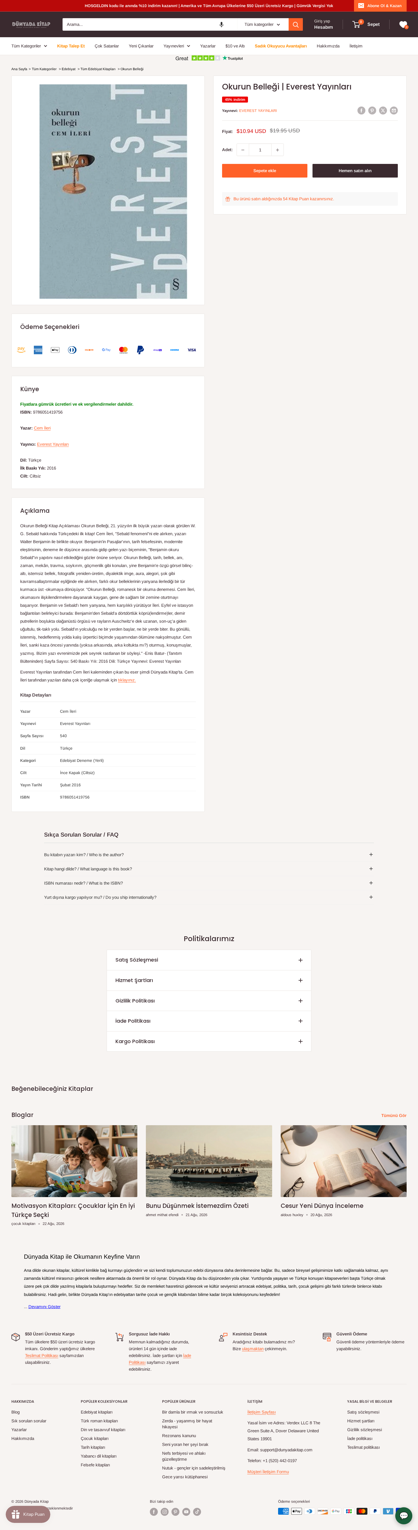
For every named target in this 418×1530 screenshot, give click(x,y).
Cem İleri (42, 428)
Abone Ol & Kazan (384, 5)
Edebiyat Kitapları (97, 1412)
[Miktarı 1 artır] (278, 150)
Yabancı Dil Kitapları (99, 1456)
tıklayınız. (127, 680)
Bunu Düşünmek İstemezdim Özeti (197, 1206)
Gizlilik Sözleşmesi (364, 1429)
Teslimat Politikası (41, 1355)
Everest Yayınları (258, 111)
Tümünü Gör (394, 1115)
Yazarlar (19, 1429)
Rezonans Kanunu (179, 1435)
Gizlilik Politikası (135, 1000)
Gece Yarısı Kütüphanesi (185, 1476)
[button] (221, 24)
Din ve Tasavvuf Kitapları (103, 1429)
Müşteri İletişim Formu (268, 1471)
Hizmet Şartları (134, 980)
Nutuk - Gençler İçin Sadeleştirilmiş (193, 1468)
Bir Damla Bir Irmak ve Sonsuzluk (192, 1412)
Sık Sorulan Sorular (28, 1420)
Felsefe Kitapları (95, 1464)
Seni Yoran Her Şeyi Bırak (185, 1444)
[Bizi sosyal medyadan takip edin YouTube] (186, 1512)
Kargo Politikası (135, 1041)
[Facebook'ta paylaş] (361, 110)
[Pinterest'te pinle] (372, 110)
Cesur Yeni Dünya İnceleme (322, 1206)
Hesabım (323, 27)
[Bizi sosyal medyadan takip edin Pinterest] (175, 1512)
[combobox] (150, 24)
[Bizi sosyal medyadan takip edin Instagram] (165, 1512)
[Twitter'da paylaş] (383, 110)
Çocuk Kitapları (95, 1438)
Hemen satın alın (355, 170)
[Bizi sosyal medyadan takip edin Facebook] (154, 1512)
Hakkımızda (22, 1438)
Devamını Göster (44, 1306)
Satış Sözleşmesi (136, 959)
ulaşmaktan (253, 1348)
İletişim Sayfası (261, 1412)
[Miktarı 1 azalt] (243, 150)
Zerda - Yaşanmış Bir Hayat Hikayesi (187, 1423)
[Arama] (296, 24)
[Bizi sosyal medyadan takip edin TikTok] (197, 1512)
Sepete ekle (264, 170)
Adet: (227, 149)
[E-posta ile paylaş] (394, 110)
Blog (15, 1412)
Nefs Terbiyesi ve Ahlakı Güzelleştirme (184, 1456)
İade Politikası (132, 1020)
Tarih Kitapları (93, 1447)
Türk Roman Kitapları (99, 1420)
